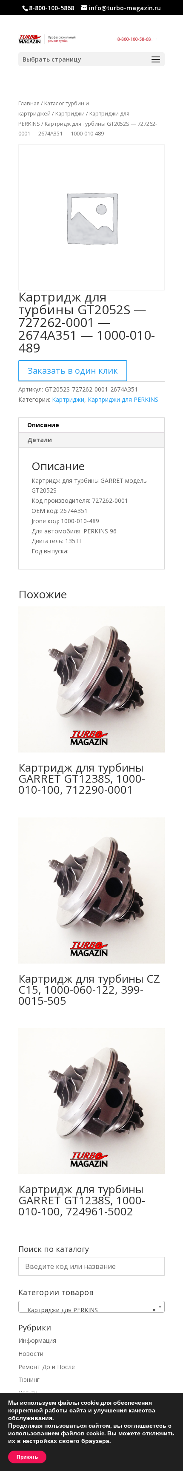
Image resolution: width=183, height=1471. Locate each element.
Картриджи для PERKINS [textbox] (89, 1310)
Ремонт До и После (46, 1367)
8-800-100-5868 (51, 8)
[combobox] (91, 1307)
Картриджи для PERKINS (123, 399)
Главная (29, 103)
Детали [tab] (39, 440)
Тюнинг (29, 1379)
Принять (27, 1457)
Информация (37, 1340)
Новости (30, 1354)
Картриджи (70, 113)
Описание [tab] (43, 425)
